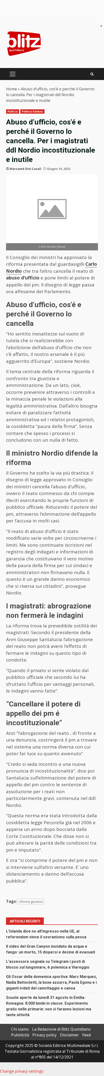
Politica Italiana (32, 111)
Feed (86, 1035)
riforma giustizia (31, 901)
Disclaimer (69, 1035)
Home (11, 89)
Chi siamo (20, 1029)
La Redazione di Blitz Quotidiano (61, 1029)
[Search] (92, 74)
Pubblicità (20, 1035)
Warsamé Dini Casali (25, 169)
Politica (12, 111)
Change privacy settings (22, 1071)
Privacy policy (44, 1035)
